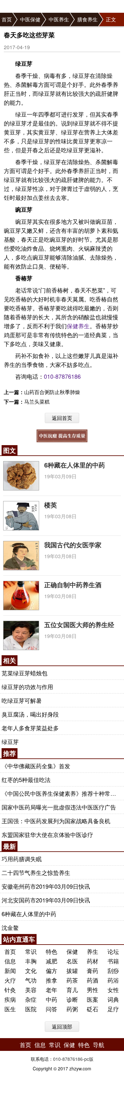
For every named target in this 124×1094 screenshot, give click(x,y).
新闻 (10, 970)
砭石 (92, 1009)
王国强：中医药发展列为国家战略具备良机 (56, 821)
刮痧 (113, 970)
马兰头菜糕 (37, 401)
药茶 (72, 980)
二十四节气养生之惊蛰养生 (36, 872)
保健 (72, 326)
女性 (113, 989)
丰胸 (31, 961)
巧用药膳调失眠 (22, 859)
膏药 (92, 970)
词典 (113, 999)
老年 (51, 989)
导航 (98, 1044)
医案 (92, 999)
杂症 (31, 999)
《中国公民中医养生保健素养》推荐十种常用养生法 (61, 793)
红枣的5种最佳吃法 (26, 779)
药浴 (113, 980)
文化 (31, 970)
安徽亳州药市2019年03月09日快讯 (46, 886)
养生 (84, 326)
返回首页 (62, 418)
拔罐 (72, 970)
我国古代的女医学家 (72, 544)
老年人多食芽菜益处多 (30, 728)
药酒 (92, 980)
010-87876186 (62, 376)
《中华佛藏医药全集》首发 (36, 766)
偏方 (51, 970)
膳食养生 (87, 19)
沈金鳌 (10, 927)
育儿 (72, 989)
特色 (51, 951)
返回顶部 (62, 1026)
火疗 (10, 980)
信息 (10, 961)
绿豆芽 (10, 741)
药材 (92, 961)
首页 (7, 19)
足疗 (113, 1009)
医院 (31, 1009)
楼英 (50, 504)
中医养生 (59, 19)
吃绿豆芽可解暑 (22, 700)
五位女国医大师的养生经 (79, 624)
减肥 (51, 961)
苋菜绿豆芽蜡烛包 (24, 673)
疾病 (10, 999)
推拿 (51, 980)
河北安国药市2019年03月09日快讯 (46, 900)
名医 (72, 961)
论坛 (113, 951)
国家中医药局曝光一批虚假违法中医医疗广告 (59, 807)
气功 (31, 980)
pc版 (88, 1059)
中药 (51, 999)
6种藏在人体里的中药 (74, 464)
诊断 (72, 999)
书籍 (113, 961)
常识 (31, 951)
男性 (92, 989)
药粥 (72, 1009)
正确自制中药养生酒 (72, 584)
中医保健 (30, 19)
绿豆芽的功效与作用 (27, 686)
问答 (51, 1009)
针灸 (10, 989)
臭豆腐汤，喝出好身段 (30, 714)
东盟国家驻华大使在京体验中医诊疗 (47, 834)
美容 (31, 989)
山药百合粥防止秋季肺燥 (52, 392)
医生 (10, 1009)
